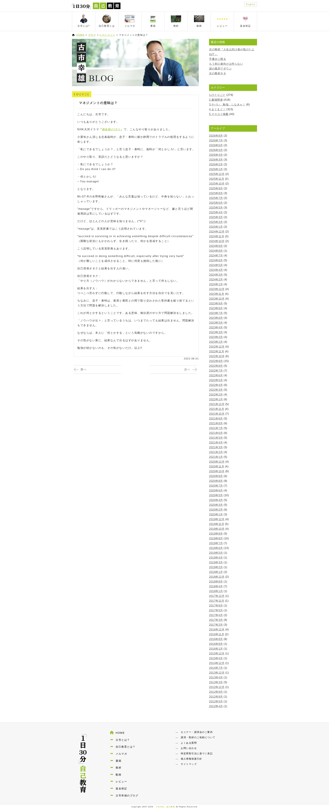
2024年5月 (216, 265)
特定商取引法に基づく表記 (197, 753)
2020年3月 (216, 504)
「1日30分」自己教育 (164, 807)
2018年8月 (216, 581)
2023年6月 (216, 317)
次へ (187, 369)
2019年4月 (216, 557)
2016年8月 (216, 643)
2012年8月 (216, 696)
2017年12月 (216, 596)
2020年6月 (216, 490)
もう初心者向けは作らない (226, 63)
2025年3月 (216, 217)
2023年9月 (216, 303)
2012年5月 (216, 701)
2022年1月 (216, 399)
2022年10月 (216, 356)
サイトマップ (189, 764)
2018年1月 (216, 591)
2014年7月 (216, 667)
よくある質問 (189, 742)
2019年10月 (216, 528)
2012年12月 (216, 687)
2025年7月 (216, 198)
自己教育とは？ (126, 746)
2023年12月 (216, 289)
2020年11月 (216, 466)
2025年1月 (216, 226)
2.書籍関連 (216, 99)
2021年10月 (216, 413)
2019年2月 (216, 567)
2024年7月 (216, 255)
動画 (118, 774)
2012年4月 (216, 706)
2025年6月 (216, 202)
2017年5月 (216, 610)
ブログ (92, 35)
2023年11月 (216, 293)
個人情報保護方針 (191, 758)
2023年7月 (216, 313)
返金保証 (121, 788)
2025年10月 (216, 183)
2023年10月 (216, 298)
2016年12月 (216, 629)
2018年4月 (216, 586)
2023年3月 (216, 332)
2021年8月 (216, 423)
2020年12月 (216, 461)
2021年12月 (216, 404)
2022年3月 (216, 389)
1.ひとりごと (107, 35)
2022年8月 (216, 365)
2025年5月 (216, 207)
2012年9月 (216, 691)
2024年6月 (216, 260)
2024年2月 (216, 279)
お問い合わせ (189, 748)
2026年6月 (216, 145)
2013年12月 (216, 672)
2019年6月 (216, 548)
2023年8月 (216, 308)
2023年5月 (216, 322)
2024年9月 (216, 246)
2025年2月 (216, 222)
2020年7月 (216, 485)
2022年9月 (216, 361)
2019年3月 (216, 562)
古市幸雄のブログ (127, 795)
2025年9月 (216, 188)
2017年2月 (216, 624)
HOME (80, 35)
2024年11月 (216, 236)
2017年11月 (216, 600)
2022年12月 (216, 346)
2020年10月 (216, 471)
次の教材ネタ (217, 73)
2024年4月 (216, 269)
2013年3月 (216, 682)
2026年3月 (216, 159)
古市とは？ (123, 739)
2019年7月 (216, 543)
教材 (118, 767)
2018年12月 (216, 576)
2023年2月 (216, 337)
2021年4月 (216, 442)
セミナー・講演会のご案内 (197, 732)
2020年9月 (216, 476)
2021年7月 (216, 428)
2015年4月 (216, 658)
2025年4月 (216, 212)
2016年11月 (216, 634)
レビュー (121, 781)
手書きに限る (217, 59)
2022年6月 (216, 375)
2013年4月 (216, 677)
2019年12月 (216, 519)
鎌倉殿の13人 (111, 129)
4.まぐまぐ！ (217, 109)
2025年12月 (216, 174)
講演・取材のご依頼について (198, 737)
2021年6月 (216, 433)
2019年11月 (216, 524)
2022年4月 (216, 385)
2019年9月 (216, 533)
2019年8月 (216, 538)
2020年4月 (216, 500)
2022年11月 (216, 351)
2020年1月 (216, 514)
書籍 (118, 760)
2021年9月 (216, 418)
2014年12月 (216, 663)
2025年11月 (216, 178)
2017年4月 (216, 615)
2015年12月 (216, 653)
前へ (84, 369)
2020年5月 (216, 495)
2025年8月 (216, 193)
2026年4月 (216, 154)
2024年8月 (216, 250)
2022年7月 (216, 370)
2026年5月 (216, 150)
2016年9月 (216, 639)
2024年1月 (216, 284)
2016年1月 (216, 648)
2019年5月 (216, 552)
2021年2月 (216, 452)
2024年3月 (216, 274)
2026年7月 (216, 140)
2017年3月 (216, 620)
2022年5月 (216, 380)
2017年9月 (216, 605)
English (250, 4)
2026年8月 (216, 135)
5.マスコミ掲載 (218, 114)
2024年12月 (216, 231)
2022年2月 (216, 394)
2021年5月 (216, 437)
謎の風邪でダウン (220, 68)
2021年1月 (216, 456)
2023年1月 (216, 341)
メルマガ (121, 753)
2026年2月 (216, 164)
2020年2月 (216, 509)
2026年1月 (216, 169)
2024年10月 (216, 241)
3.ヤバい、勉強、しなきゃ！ (227, 104)
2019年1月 (216, 572)
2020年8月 (216, 480)
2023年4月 (216, 327)
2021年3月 (216, 447)
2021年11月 (216, 409)
